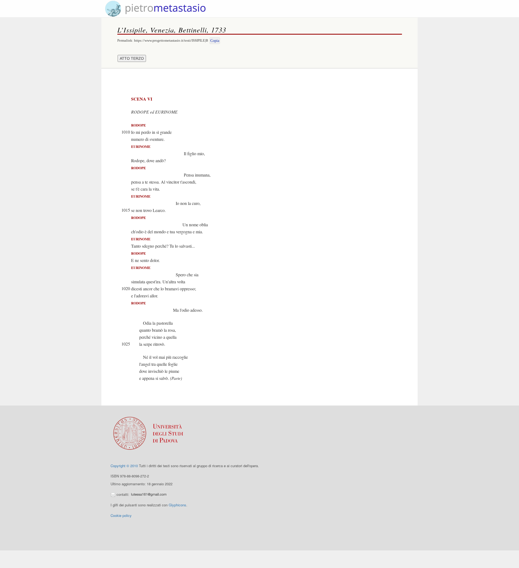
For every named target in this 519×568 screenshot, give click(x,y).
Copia (214, 41)
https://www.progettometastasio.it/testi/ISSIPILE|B (171, 40)
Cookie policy (121, 515)
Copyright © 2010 (124, 465)
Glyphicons (177, 504)
